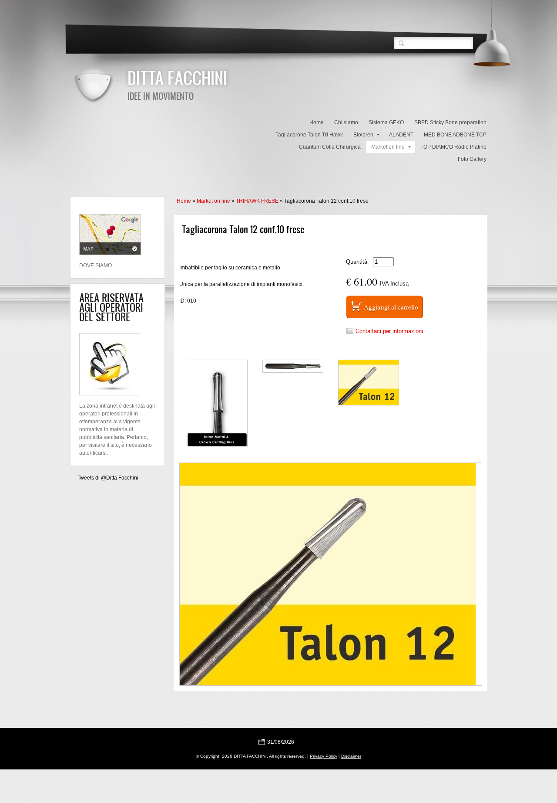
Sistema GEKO (386, 122)
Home (316, 122)
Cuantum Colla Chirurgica (330, 147)
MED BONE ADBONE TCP (455, 135)
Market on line (388, 147)
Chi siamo (346, 122)
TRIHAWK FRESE (257, 201)
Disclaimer (351, 756)
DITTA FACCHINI (177, 77)
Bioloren (363, 135)
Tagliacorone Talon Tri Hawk (309, 135)
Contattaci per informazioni (389, 331)
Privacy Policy (323, 756)
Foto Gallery (472, 159)
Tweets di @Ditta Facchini (107, 478)
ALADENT (401, 135)
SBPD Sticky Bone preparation (450, 122)
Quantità (356, 262)
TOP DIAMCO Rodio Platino (453, 147)
